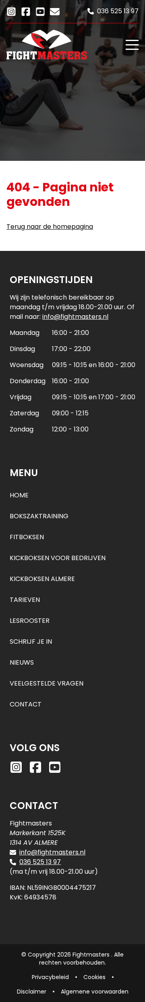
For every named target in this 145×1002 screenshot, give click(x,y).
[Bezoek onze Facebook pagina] (26, 11)
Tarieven (25, 599)
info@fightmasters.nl (75, 316)
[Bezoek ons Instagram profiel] (11, 11)
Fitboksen (27, 537)
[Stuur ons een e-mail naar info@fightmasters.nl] (55, 11)
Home (19, 495)
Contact (25, 704)
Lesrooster (30, 620)
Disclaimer (31, 992)
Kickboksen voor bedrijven (58, 558)
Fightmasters (91, 955)
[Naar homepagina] (62, 45)
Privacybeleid (50, 977)
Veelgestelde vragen (46, 683)
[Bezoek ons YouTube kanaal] (40, 11)
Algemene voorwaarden (94, 992)
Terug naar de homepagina (49, 226)
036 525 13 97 (40, 861)
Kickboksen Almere (42, 578)
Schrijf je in (31, 641)
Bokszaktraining (39, 516)
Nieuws (22, 662)
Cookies (94, 977)
